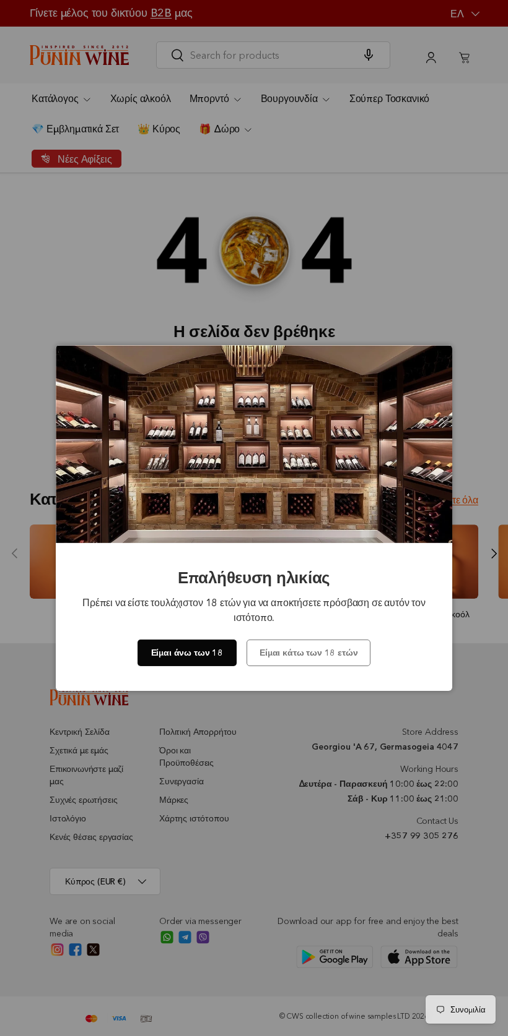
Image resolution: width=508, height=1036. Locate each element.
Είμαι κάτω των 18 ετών (308, 652)
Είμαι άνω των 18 (187, 652)
